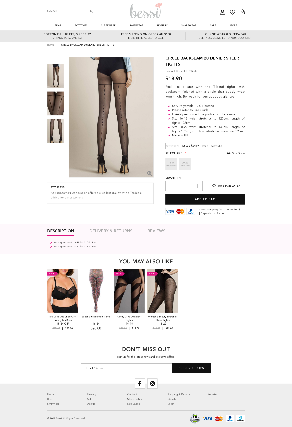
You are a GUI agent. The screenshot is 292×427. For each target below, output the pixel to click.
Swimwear (136, 25)
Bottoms (81, 25)
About (91, 404)
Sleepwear (108, 25)
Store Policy (134, 399)
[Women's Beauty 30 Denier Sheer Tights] (162, 291)
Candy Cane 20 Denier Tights (129, 318)
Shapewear (188, 25)
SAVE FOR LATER (228, 186)
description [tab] (60, 231)
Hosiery (162, 25)
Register (212, 394)
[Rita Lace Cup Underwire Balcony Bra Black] (62, 291)
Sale (213, 25)
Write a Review (191, 146)
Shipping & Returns (178, 394)
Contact (132, 394)
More (233, 25)
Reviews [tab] (156, 231)
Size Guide (133, 404)
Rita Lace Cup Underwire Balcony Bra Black (63, 318)
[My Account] (222, 12)
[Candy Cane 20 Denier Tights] (129, 291)
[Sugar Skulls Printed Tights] (96, 291)
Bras (58, 25)
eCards (171, 399)
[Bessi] (146, 10)
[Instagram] (152, 383)
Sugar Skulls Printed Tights (96, 317)
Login (170, 404)
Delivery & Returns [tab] (110, 231)
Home (51, 45)
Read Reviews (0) (212, 146)
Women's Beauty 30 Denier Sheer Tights (162, 318)
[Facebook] (140, 383)
